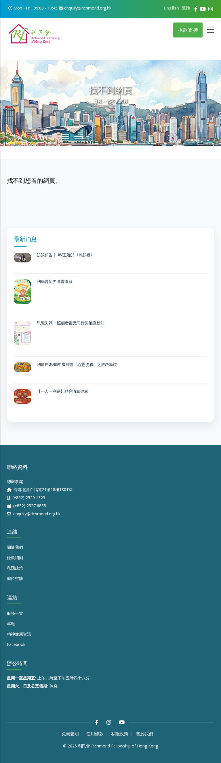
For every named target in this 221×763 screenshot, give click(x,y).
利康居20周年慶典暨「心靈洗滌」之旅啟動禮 (77, 364)
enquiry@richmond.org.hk (36, 513)
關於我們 (15, 547)
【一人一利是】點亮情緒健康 (62, 391)
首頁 (98, 101)
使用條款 (95, 734)
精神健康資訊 (19, 634)
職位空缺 (15, 578)
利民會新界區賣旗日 (54, 281)
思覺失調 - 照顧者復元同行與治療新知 (70, 323)
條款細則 (15, 557)
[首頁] (34, 31)
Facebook (16, 644)
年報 (11, 623)
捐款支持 (188, 30)
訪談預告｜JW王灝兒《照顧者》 (65, 255)
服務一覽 (15, 613)
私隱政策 (15, 568)
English (171, 8)
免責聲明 (70, 734)
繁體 (186, 8)
